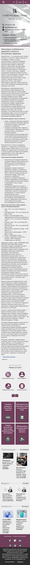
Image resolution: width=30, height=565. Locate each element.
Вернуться (5, 359)
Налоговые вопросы (9, 357)
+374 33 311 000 (10, 25)
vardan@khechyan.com (11, 27)
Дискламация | (8, 536)
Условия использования (19, 536)
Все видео (25, 483)
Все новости (25, 506)
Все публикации (24, 449)
